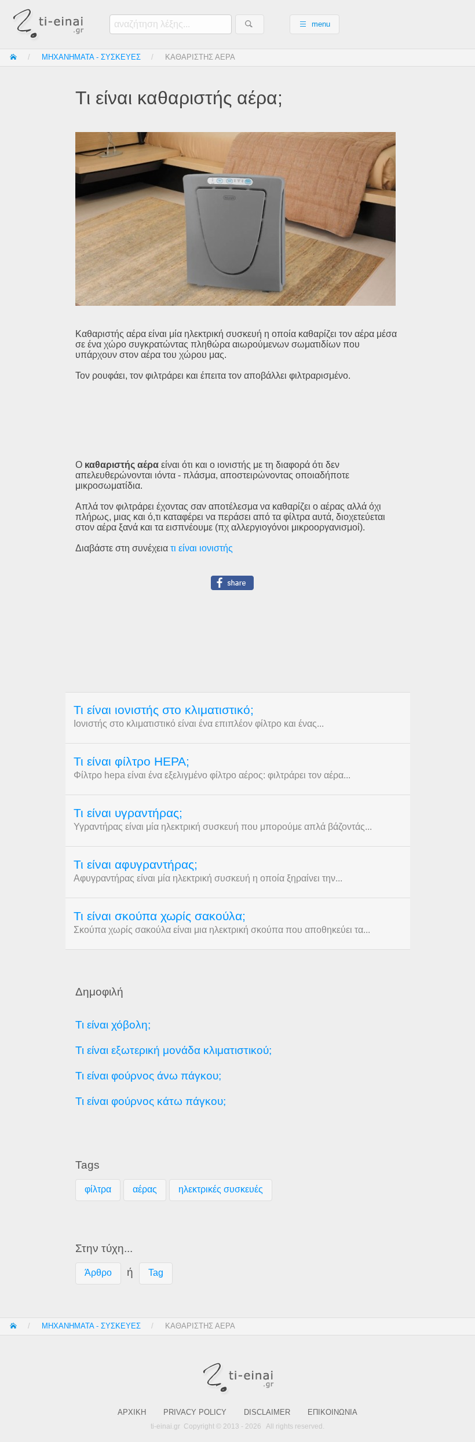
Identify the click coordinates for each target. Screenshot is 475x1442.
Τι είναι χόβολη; (113, 1025)
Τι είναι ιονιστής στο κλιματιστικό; (164, 710)
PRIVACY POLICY (194, 1412)
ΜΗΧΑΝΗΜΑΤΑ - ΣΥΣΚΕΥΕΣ (91, 57)
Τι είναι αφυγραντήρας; (136, 865)
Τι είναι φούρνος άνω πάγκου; (148, 1076)
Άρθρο (98, 1273)
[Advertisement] (237, 420)
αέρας (145, 1189)
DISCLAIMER (267, 1412)
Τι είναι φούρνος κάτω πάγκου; (150, 1101)
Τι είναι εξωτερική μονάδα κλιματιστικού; (173, 1050)
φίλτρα (98, 1189)
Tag (155, 1273)
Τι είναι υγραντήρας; (128, 813)
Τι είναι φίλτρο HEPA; (131, 761)
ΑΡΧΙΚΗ (132, 1412)
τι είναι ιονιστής (201, 548)
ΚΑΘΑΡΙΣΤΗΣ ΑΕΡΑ (200, 57)
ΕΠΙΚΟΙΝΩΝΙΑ (332, 1412)
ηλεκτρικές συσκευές (220, 1189)
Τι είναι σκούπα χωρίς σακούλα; (160, 916)
